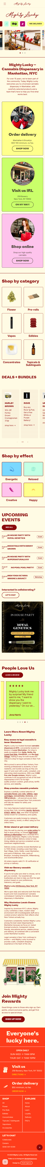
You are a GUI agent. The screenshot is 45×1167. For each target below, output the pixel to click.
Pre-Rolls (5, 1110)
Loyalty (28, 1114)
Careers (5, 1143)
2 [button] (22, 53)
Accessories (7, 1128)
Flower (5, 1106)
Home (27, 1103)
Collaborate (6, 1140)
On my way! (22, 204)
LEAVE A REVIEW (12, 675)
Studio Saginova (26, 1163)
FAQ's (27, 1121)
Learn (27, 1110)
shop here (9, 425)
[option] (24, 23)
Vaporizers (6, 1124)
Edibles (5, 1114)
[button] (4, 3)
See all (9, 527)
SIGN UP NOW (13, 1019)
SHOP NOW (22, 260)
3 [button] (25, 53)
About (27, 1106)
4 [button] (25, 722)
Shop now (22, 148)
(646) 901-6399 (8, 1147)
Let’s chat (10, 595)
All (3, 1103)
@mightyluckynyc (30, 1159)
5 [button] (27, 722)
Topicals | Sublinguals (10, 1121)
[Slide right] (27, 442)
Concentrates (7, 1117)
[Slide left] (17, 442)
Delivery (28, 1117)
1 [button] (20, 53)
